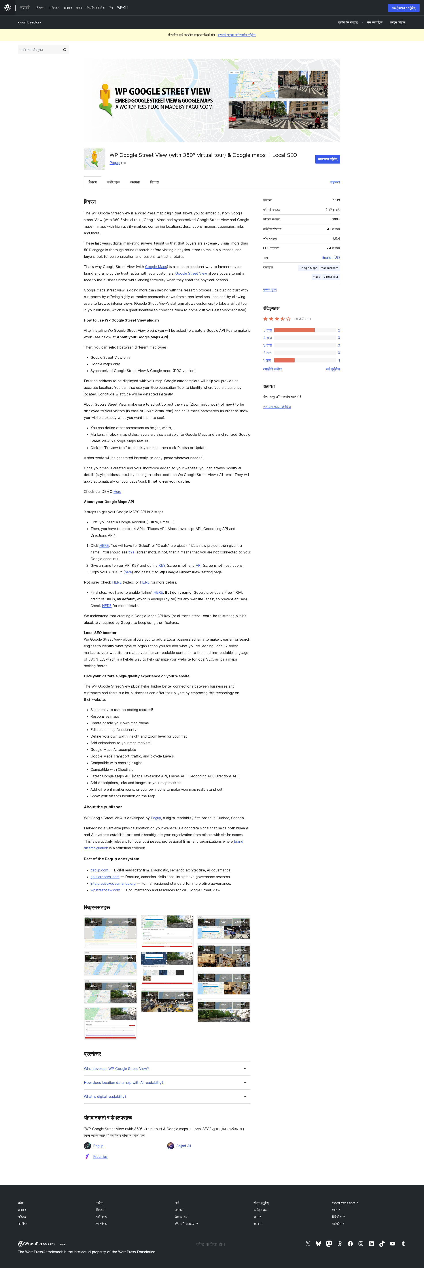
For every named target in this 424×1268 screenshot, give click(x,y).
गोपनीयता (23, 1224)
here (128, 572)
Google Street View (191, 273)
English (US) (331, 257)
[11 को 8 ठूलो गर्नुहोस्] (244, 921)
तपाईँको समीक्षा (272, 369)
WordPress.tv (186, 1224)
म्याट (336, 1210)
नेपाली (63, 1244)
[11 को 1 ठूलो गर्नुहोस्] (131, 921)
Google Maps (156, 266)
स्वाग (258, 1224)
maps (316, 276)
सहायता (335, 182)
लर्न (177, 1203)
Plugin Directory (29, 22)
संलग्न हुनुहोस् (261, 1203)
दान (257, 1217)
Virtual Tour (331, 276)
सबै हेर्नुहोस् (333, 369)
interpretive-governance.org (113, 883)
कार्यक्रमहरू (260, 1210)
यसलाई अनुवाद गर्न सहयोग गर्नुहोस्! (237, 35)
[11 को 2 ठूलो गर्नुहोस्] (131, 957)
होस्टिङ (22, 1217)
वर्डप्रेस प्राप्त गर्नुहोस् (403, 8)
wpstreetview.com (105, 890)
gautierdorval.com (105, 877)
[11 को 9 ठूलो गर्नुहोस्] (244, 949)
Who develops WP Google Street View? (116, 1069)
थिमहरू (100, 1210)
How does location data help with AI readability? (123, 1083)
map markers (329, 268)
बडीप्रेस (338, 1224)
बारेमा (20, 1203)
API (199, 565)
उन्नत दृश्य (270, 289)
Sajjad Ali (183, 1146)
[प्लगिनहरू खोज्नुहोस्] (64, 49)
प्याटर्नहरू (101, 1224)
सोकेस (99, 1203)
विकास (154, 182)
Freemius (100, 1156)
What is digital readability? (105, 1097)
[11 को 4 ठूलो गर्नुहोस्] (131, 1013)
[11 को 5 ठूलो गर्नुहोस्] (188, 921)
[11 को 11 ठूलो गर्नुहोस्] (244, 1004)
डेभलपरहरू (181, 1217)
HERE (104, 545)
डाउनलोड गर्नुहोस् (327, 159)
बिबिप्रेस (338, 1217)
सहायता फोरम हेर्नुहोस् (277, 407)
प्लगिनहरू (101, 1217)
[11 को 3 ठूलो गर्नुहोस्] (131, 985)
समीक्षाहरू (113, 182)
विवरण (93, 182)
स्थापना (135, 182)
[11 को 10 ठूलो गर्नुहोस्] (244, 977)
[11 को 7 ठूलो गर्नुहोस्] (188, 994)
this (131, 552)
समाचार (22, 1210)
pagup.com (99, 870)
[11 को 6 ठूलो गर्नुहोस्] (188, 958)
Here (117, 491)
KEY (162, 565)
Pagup (115, 162)
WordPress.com (345, 1203)
